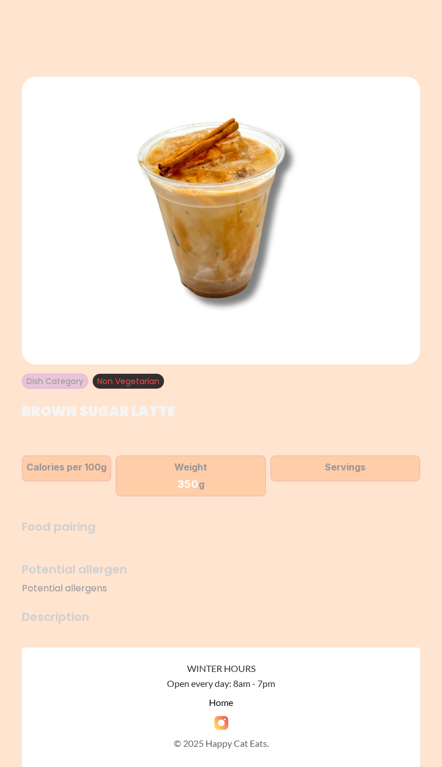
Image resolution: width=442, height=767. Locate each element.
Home (221, 702)
